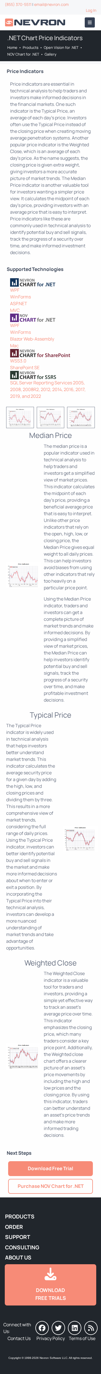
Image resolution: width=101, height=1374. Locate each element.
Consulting (22, 1247)
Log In (91, 10)
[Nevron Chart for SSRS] (50, 375)
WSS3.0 (18, 361)
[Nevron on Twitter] (58, 1328)
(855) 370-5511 (18, 4)
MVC (15, 310)
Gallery (50, 54)
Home (12, 47)
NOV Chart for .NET (23, 54)
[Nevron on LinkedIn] (74, 1328)
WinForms (20, 297)
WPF (14, 290)
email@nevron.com (51, 4)
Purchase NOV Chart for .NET (51, 1186)
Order (14, 1227)
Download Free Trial (50, 1168)
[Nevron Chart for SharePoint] (50, 353)
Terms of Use (82, 1338)
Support (17, 1237)
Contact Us (19, 1338)
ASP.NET (18, 303)
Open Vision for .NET (61, 47)
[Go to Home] (35, 22)
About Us (18, 1257)
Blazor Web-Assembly (32, 339)
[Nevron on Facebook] (42, 1328)
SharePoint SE (25, 367)
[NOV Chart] (50, 318)
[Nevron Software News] (91, 1328)
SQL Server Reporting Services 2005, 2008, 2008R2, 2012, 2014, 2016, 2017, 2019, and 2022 (48, 389)
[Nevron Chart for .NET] (50, 282)
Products (30, 47)
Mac (14, 346)
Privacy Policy (50, 1338)
